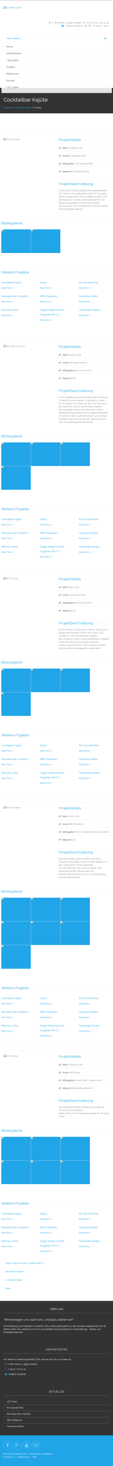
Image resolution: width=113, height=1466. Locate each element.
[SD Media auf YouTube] (26, 1445)
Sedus (8, 1288)
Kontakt (10, 80)
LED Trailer (12, 87)
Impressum (9, 1457)
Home (9, 46)
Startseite (8, 107)
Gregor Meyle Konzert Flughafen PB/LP (24, 1263)
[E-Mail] (36, 1445)
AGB (34, 1457)
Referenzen (12, 73)
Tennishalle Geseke (14, 1271)
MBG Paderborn (14, 1420)
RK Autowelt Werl (15, 1408)
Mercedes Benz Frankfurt (18, 1414)
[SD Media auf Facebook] (8, 1445)
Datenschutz (23, 1457)
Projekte (10, 67)
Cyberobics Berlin (15, 1426)
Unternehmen (13, 53)
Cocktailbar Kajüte (22, 107)
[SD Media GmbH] (13, 7)
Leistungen (12, 60)
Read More (6, 288)
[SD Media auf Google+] (17, 1445)
